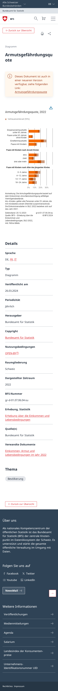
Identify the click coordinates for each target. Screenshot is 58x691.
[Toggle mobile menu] (53, 18)
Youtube (12, 580)
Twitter (30, 573)
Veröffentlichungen (16, 614)
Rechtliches (8, 686)
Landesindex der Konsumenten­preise (23, 653)
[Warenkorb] (43, 18)
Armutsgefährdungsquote (31, 92)
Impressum (19, 686)
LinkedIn (29, 580)
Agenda (8, 632)
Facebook (13, 573)
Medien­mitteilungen (16, 623)
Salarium (9, 642)
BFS (12, 18)
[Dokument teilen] (49, 33)
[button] (52, 593)
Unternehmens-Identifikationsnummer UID (21, 666)
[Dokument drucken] (42, 33)
